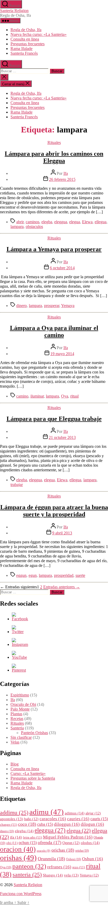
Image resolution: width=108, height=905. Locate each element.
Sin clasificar (21, 737)
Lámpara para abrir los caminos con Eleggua (54, 157)
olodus (90, 842)
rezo (78, 867)
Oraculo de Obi (23, 704)
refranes (59, 866)
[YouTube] (19, 657)
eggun (21, 575)
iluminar (37, 396)
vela (71, 875)
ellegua (100, 222)
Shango (53, 875)
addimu (14, 812)
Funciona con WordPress (20, 893)
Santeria (17, 728)
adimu (46, 812)
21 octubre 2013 (62, 437)
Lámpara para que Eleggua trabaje (54, 418)
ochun (28, 842)
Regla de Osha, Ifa (25, 29)
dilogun (92, 824)
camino (22, 396)
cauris (99, 819)
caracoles (53, 818)
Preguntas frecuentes (27, 44)
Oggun (71, 843)
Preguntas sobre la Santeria (32, 778)
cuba (45, 824)
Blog (14, 764)
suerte (80, 575)
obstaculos (34, 226)
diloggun (67, 824)
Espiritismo (19, 695)
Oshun (92, 858)
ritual (74, 396)
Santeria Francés (24, 53)
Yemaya (67, 305)
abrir (20, 222)
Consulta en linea (24, 39)
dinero (21, 305)
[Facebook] (20, 619)
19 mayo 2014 (62, 353)
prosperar (51, 305)
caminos (32, 222)
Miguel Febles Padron (68, 837)
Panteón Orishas (34, 732)
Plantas (16, 714)
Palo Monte (20, 709)
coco (27, 824)
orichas (62, 850)
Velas (14, 742)
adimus (74, 813)
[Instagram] (20, 644)
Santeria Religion (14, 10)
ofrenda (49, 842)
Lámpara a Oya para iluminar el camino (54, 331)
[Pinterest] (19, 670)
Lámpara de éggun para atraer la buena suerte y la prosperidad (54, 511)
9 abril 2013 (62, 533)
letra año (32, 837)
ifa (16, 837)
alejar (93, 813)
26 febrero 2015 (62, 179)
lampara (17, 226)
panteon (29, 866)
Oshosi (73, 859)
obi (12, 843)
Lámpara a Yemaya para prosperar (54, 249)
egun (33, 575)
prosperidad (63, 575)
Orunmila (51, 858)
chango (8, 824)
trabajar (16, 484)
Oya (64, 396)
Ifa (65, 173)
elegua (74, 222)
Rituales (54, 142)
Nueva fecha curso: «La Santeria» (38, 34)
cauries (78, 818)
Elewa (87, 222)
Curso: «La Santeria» (28, 773)
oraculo (43, 850)
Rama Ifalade (21, 48)
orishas (18, 857)
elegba (46, 222)
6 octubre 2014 (62, 268)
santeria (27, 875)
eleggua (60, 222)
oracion (18, 849)
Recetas (16, 718)
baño (31, 819)
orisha (82, 850)
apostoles (11, 819)
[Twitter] (18, 631)
